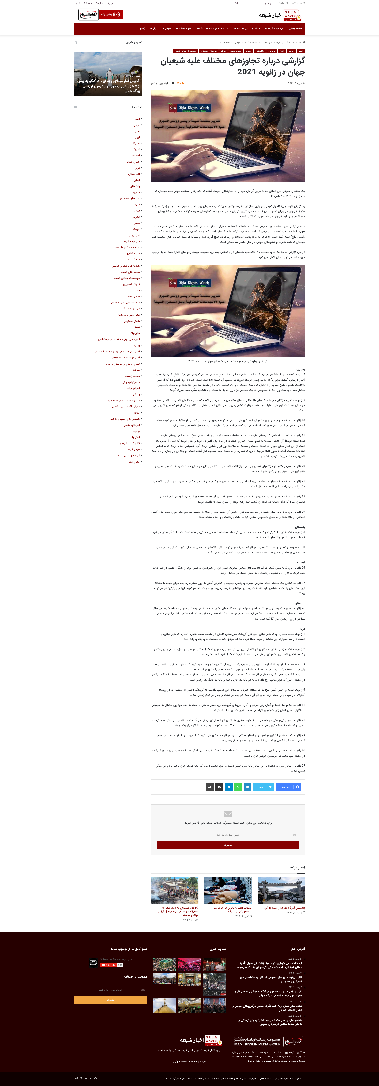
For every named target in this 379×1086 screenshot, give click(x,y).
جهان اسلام (185, 29)
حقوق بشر (134, 462)
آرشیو (142, 29)
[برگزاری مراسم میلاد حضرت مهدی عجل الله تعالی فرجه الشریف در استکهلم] (189, 964)
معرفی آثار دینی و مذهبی (126, 407)
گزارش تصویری (131, 284)
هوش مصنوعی (131, 321)
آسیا (301, 51)
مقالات (136, 370)
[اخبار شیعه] (276, 15)
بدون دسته (134, 296)
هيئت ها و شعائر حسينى (126, 266)
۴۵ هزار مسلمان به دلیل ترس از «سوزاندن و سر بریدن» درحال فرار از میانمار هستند (178, 912)
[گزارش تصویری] (214, 984)
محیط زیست (132, 376)
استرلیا (136, 156)
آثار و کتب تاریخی (130, 443)
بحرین (271, 51)
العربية (111, 3)
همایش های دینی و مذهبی (125, 419)
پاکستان (260, 51)
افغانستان (134, 174)
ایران (137, 180)
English (100, 3)
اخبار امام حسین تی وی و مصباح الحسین (117, 352)
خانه (300, 43)
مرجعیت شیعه (275, 29)
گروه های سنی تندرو (129, 456)
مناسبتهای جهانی (131, 382)
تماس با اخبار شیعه (192, 1050)
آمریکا (136, 150)
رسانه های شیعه (130, 272)
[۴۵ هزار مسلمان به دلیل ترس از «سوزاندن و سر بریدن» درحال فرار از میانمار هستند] (174, 890)
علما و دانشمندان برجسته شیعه (123, 401)
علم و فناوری (133, 254)
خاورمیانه (135, 333)
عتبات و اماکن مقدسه (248, 29)
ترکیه (137, 327)
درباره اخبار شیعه (212, 1050)
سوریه (136, 192)
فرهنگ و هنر (133, 260)
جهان (168, 29)
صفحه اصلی (295, 29)
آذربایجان (134, 235)
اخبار (293, 43)
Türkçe (88, 3)
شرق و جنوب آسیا (130, 309)
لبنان (137, 211)
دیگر (155, 29)
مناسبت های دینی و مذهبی (125, 303)
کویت (136, 229)
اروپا (137, 137)
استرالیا (136, 437)
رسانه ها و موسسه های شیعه (213, 29)
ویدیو (137, 345)
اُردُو (78, 3)
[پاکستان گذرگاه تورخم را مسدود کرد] (281, 890)
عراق (223, 51)
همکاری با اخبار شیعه (169, 1050)
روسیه (136, 431)
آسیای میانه (133, 388)
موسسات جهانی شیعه (185, 51)
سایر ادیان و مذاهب (129, 315)
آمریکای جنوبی (132, 425)
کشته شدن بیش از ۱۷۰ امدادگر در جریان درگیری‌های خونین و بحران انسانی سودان (98, 88)
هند (138, 290)
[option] (97, 74)
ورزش (136, 394)
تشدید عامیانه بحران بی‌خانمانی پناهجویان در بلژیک (233, 910)
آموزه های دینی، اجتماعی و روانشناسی (119, 339)
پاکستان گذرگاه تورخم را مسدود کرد (284, 908)
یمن (137, 205)
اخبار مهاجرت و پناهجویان (126, 358)
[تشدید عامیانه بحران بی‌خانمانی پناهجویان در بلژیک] (228, 890)
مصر (137, 223)
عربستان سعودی (209, 51)
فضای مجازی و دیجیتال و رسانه (122, 364)
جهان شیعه (134, 450)
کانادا (137, 413)
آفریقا (291, 51)
